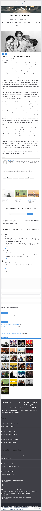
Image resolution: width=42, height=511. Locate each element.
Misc (20, 22)
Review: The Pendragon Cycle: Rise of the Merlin (9, 439)
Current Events (27, 22)
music (3, 410)
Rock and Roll (25, 410)
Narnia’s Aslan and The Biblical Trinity (8, 471)
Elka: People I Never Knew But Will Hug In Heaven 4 (16, 484)
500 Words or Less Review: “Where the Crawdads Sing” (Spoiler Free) (32, 199)
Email (2, 295)
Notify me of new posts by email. (7, 310)
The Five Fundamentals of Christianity (8, 463)
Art (2, 402)
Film (32, 405)
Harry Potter (3, 407)
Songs (36, 410)
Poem (12, 410)
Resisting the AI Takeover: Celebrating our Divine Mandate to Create (13, 328)
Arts (16, 19)
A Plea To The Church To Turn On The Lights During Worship (14, 489)
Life (20, 407)
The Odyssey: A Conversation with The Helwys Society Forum (11, 333)
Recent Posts (8, 157)
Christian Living (35, 402)
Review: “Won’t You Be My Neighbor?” (32, 220)
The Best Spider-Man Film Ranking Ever (8, 421)
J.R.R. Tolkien (10, 407)
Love (27, 407)
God (35, 405)
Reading (21, 410)
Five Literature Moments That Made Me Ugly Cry (20, 199)
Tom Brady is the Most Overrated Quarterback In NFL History (12, 469)
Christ (19, 402)
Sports (21, 19)
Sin (34, 410)
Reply (5, 248)
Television (2, 412)
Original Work (9, 22)
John (17, 407)
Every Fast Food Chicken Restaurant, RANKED (9, 434)
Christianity (27, 402)
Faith (25, 405)
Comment (3, 277)
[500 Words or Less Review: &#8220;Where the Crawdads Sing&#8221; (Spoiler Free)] (33, 193)
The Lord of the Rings (8, 412)
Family (25, 19)
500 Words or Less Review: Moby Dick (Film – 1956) (8, 199)
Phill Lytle (5, 493)
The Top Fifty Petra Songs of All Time (7, 474)
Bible (4, 402)
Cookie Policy (21, 509)
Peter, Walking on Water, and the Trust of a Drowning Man (11, 476)
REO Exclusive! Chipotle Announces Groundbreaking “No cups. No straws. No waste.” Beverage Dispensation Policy (11, 222)
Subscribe (30, 214)
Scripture (32, 410)
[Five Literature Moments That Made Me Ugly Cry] (21, 193)
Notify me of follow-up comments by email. (9, 307)
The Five (15, 22)
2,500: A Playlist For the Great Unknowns (8, 326)
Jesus (14, 407)
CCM (10, 402)
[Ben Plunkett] (5, 160)
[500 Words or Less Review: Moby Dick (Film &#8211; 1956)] (8, 193)
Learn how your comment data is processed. (25, 315)
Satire (29, 410)
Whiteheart (17, 412)
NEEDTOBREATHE (8, 410)
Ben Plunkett (10, 60)
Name (2, 291)
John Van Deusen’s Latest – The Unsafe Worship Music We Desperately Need (19, 493)
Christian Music (4, 404)
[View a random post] (39, 23)
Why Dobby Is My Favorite (6, 458)
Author (4, 157)
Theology (11, 19)
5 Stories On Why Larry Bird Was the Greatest (9, 461)
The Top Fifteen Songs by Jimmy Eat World (8, 431)
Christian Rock (10, 405)
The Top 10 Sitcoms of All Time (6, 444)
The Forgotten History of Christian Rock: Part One (10, 466)
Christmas (15, 405)
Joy (19, 407)
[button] (13, 19)
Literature (24, 407)
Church (20, 405)
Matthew (30, 407)
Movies (34, 407)
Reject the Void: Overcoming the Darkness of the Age (10, 324)
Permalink (14, 236)
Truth (13, 412)
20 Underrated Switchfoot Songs (6, 331)
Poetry (15, 410)
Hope (6, 407)
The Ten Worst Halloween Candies (7, 436)
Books (7, 402)
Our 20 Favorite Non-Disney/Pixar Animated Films (10, 423)
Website (3, 300)
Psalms (18, 410)
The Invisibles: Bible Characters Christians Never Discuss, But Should (13, 455)
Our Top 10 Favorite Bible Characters (7, 426)
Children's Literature (15, 402)
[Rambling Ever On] (21, 6)
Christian (22, 402)
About (17, 25)
